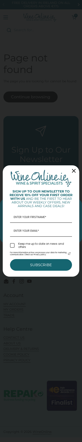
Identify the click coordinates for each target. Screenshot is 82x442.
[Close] (73, 170)
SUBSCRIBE (41, 265)
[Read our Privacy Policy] (69, 253)
